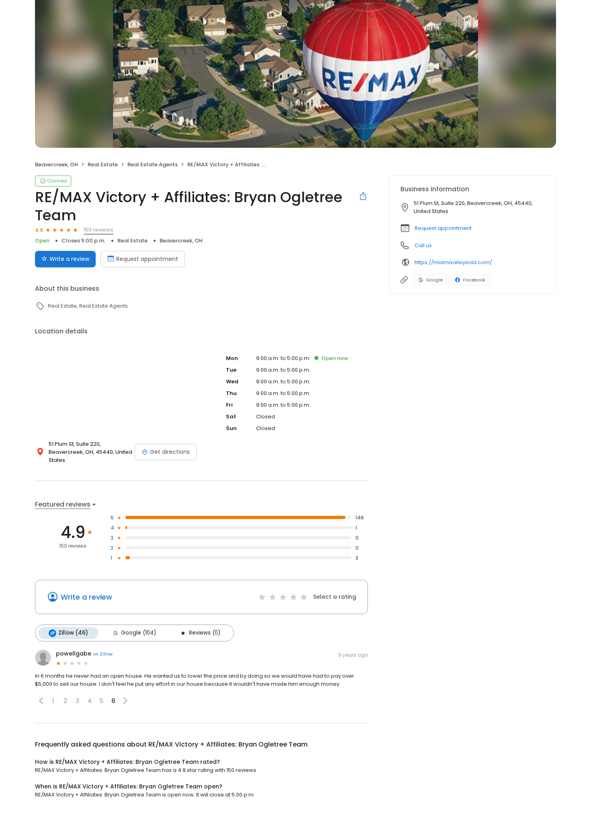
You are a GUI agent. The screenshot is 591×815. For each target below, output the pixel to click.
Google (434, 280)
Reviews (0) (204, 633)
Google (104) (138, 633)
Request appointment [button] (443, 228)
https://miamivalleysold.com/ (453, 262)
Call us (423, 245)
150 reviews (98, 230)
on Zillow (103, 654)
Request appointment (147, 259)
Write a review (69, 259)
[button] (41, 700)
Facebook (474, 280)
